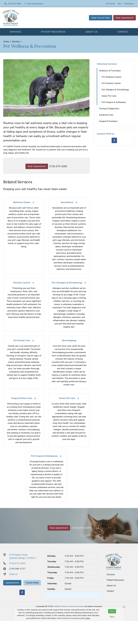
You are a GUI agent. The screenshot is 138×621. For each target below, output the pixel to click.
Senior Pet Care (108, 95)
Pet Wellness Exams (111, 77)
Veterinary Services (107, 63)
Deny (112, 616)
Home (6, 41)
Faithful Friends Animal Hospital (68, 606)
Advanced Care (106, 114)
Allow (112, 611)
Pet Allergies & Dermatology (115, 89)
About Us (91, 31)
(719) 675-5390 (58, 166)
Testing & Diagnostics (109, 108)
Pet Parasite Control (111, 83)
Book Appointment (125, 17)
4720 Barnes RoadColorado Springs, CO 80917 (22, 556)
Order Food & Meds (100, 17)
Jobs (119, 3)
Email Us (13, 574)
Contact (122, 31)
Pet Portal (110, 3)
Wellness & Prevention (110, 70)
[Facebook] (114, 140)
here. (88, 618)
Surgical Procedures (108, 121)
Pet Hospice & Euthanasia (113, 102)
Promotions (129, 3)
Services (15, 31)
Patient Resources (53, 31)
